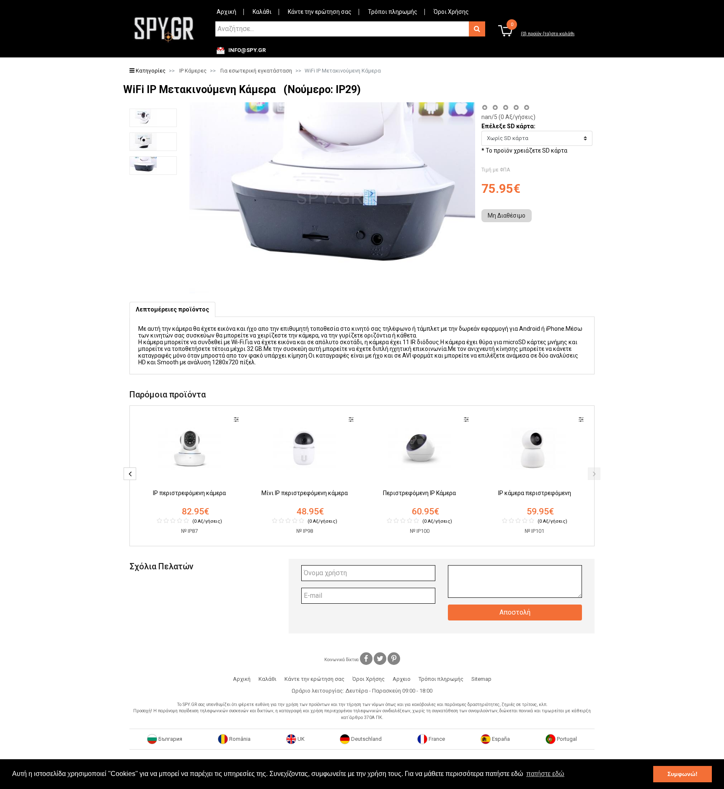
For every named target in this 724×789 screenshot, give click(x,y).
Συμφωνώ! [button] (682, 774)
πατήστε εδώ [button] (545, 773)
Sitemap (481, 679)
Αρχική (226, 11)
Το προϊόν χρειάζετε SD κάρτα (526, 150)
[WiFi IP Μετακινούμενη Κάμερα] (153, 118)
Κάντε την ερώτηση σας (320, 11)
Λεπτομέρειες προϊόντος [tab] (172, 309)
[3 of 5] (505, 107)
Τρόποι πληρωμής (392, 11)
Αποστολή (514, 612)
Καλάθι (262, 11)
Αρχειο (402, 679)
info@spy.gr (247, 50)
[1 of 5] (484, 107)
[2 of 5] (495, 107)
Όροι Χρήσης (451, 11)
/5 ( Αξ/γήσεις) (508, 117)
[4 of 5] (516, 107)
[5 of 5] (527, 107)
